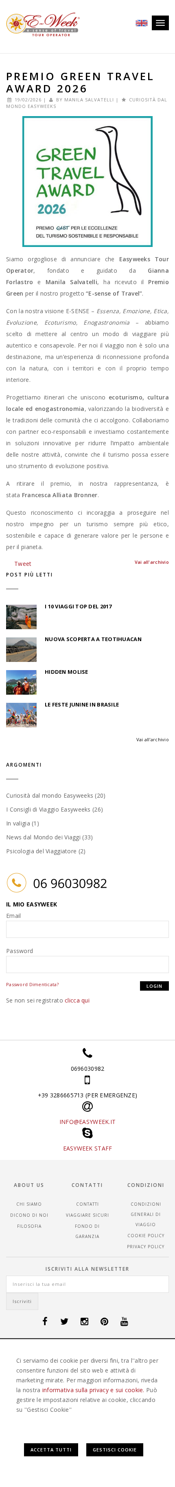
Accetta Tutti (51, 1450)
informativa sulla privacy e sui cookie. (93, 1390)
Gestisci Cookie (115, 1450)
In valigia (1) (22, 823)
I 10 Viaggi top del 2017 (78, 606)
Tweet (22, 563)
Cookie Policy (145, 1235)
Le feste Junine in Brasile (82, 704)
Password (19, 951)
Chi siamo (29, 1204)
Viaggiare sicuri (87, 1215)
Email (13, 916)
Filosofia (29, 1226)
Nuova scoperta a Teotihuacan (93, 639)
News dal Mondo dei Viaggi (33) (49, 837)
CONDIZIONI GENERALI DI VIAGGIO (146, 1214)
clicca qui (77, 1000)
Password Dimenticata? (32, 984)
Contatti (87, 1204)
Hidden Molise (66, 671)
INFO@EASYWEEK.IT (87, 1122)
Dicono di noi (29, 1215)
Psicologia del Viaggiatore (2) (45, 851)
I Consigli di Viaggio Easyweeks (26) (54, 809)
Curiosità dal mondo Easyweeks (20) (56, 795)
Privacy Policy (145, 1246)
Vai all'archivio (152, 739)
